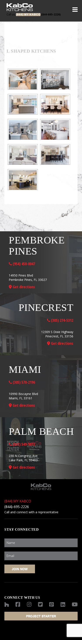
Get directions (23, 286)
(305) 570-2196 (23, 382)
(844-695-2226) (34, 14)
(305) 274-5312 (61, 320)
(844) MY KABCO (17, 501)
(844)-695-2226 (16, 506)
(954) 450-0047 (23, 263)
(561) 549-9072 (23, 444)
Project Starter (41, 616)
